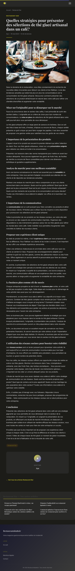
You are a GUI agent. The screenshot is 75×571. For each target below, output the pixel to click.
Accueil (8, 10)
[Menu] (70, 3)
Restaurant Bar (16, 10)
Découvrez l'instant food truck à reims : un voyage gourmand (18, 504)
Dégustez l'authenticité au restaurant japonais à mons (52, 504)
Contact (5, 559)
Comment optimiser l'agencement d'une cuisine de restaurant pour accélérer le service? (53, 512)
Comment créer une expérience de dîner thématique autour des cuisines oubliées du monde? (19, 512)
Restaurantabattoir (12, 530)
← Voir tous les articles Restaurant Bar (19, 480)
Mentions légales (8, 555)
